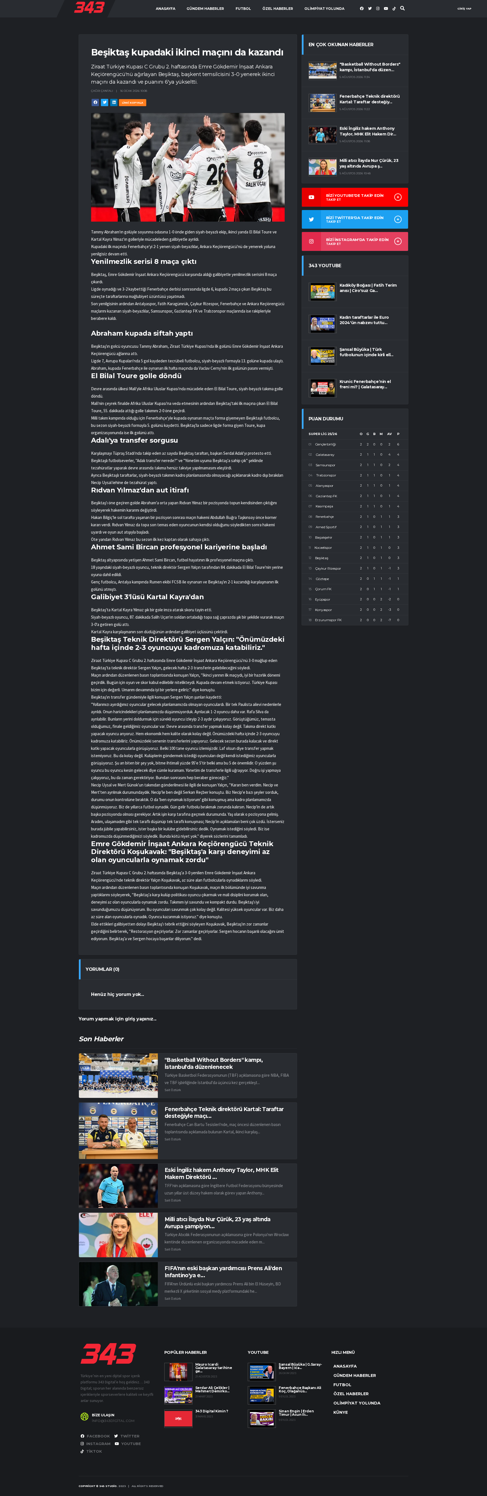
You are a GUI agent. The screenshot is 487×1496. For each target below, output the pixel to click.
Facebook (98, 1436)
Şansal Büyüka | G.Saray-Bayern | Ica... (300, 1366)
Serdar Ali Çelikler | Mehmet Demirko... (212, 1389)
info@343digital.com (113, 1421)
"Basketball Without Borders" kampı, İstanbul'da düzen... (370, 67)
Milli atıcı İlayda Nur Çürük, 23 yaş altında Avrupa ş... (369, 163)
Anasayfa (165, 8)
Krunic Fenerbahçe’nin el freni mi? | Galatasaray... (365, 384)
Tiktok (93, 1451)
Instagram (97, 1443)
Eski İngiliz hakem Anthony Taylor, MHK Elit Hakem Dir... (368, 131)
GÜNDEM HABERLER (205, 8)
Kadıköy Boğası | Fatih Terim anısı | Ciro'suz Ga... (368, 288)
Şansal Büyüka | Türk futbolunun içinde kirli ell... (366, 352)
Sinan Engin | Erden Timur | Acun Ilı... (296, 1413)
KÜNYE (340, 1412)
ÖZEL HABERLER (277, 8)
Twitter (129, 1436)
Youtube (130, 1443)
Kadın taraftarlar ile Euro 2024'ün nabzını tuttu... (364, 320)
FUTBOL (243, 8)
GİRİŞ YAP (464, 8)
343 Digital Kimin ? (211, 1411)
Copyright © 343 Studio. (98, 1486)
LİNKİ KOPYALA (132, 102)
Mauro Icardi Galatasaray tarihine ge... (213, 1367)
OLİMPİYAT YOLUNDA (324, 8)
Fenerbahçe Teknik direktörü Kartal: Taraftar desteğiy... (370, 99)
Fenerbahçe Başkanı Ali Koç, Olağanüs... (300, 1389)
